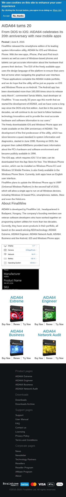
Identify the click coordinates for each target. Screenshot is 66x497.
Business (16, 333)
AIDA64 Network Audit (26, 388)
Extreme (17, 299)
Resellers (20, 463)
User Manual (21, 419)
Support (19, 415)
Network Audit (49, 333)
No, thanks (18, 16)
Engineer (49, 299)
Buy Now (6, 324)
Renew (16, 324)
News (18, 451)
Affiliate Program (23, 471)
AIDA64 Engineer (24, 380)
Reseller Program (24, 467)
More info (57, 10)
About (18, 476)
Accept (6, 16)
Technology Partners (25, 459)
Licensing (20, 431)
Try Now (27, 324)
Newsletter (20, 455)
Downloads (21, 400)
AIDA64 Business (24, 384)
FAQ (17, 423)
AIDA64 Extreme (23, 376)
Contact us (20, 427)
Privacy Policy (22, 436)
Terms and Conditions (26, 440)
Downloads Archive (25, 404)
